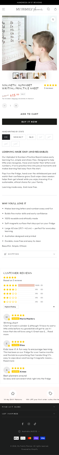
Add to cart (30, 114)
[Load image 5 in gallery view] (43, 76)
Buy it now (29, 121)
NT (49, 137)
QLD (31, 137)
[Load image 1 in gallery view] (16, 76)
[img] (18, 315)
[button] (48, 9)
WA (6, 144)
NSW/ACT (18, 137)
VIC (6, 137)
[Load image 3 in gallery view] (29, 76)
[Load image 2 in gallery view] (23, 76)
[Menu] (3, 9)
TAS (15, 144)
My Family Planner (24, 446)
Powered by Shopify (29, 449)
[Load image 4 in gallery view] (36, 76)
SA (40, 137)
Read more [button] (8, 360)
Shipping (15, 98)
